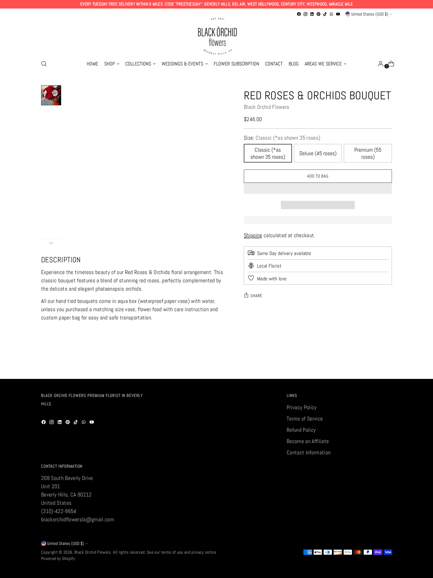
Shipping (253, 235)
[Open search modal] (44, 64)
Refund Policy (301, 429)
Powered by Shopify (58, 558)
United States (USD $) (369, 14)
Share (256, 295)
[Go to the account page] (379, 64)
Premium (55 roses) (367, 153)
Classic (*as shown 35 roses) (267, 153)
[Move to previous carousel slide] (376, 369)
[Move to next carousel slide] (387, 369)
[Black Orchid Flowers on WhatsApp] (331, 14)
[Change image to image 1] (51, 95)
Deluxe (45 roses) (318, 153)
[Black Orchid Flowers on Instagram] (305, 14)
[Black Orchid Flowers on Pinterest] (318, 14)
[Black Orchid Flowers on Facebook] (299, 14)
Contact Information (309, 452)
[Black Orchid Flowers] (216, 36)
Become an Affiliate (308, 441)
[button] (318, 188)
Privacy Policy (302, 407)
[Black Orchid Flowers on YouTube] (338, 14)
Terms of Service (305, 418)
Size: (282, 137)
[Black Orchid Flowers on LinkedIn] (312, 14)
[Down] (51, 243)
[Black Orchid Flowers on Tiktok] (325, 14)
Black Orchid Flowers (266, 106)
